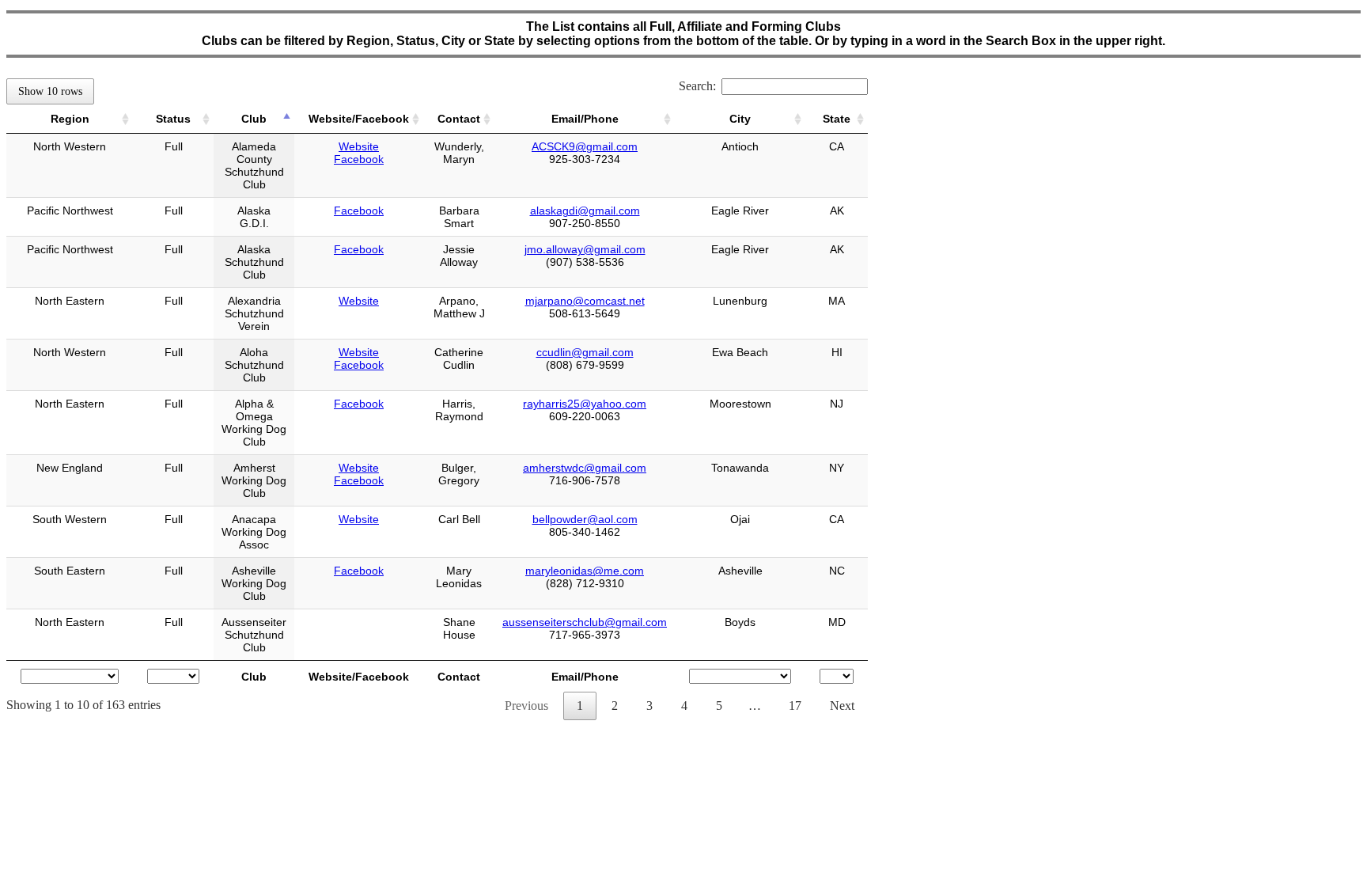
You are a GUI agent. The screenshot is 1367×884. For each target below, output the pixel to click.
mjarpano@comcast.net (585, 300)
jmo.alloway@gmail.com (585, 249)
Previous (526, 705)
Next (842, 705)
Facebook (359, 159)
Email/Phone (585, 118)
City (740, 118)
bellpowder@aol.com (585, 519)
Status (173, 118)
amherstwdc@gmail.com (584, 467)
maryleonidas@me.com (584, 570)
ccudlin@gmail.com (585, 352)
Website (359, 146)
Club (254, 118)
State (836, 118)
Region (70, 118)
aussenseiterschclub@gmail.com (584, 622)
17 (795, 705)
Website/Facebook (359, 118)
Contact (458, 118)
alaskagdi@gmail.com (585, 210)
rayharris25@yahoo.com (584, 403)
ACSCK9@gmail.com (585, 146)
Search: (697, 86)
